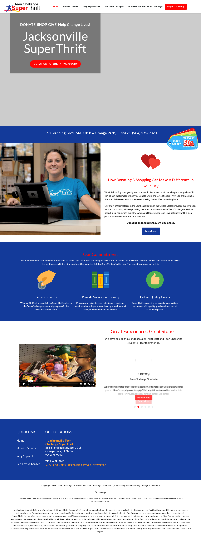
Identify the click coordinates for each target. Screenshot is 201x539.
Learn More (151, 231)
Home (56, 6)
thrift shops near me (92, 522)
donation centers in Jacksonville (117, 522)
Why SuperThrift (91, 6)
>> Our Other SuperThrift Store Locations (75, 465)
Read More (143, 401)
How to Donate (70, 6)
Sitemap (100, 492)
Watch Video (143, 397)
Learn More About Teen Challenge (145, 6)
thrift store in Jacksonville (44, 510)
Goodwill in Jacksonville (161, 522)
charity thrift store (132, 510)
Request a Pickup (175, 6)
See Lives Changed (114, 6)
